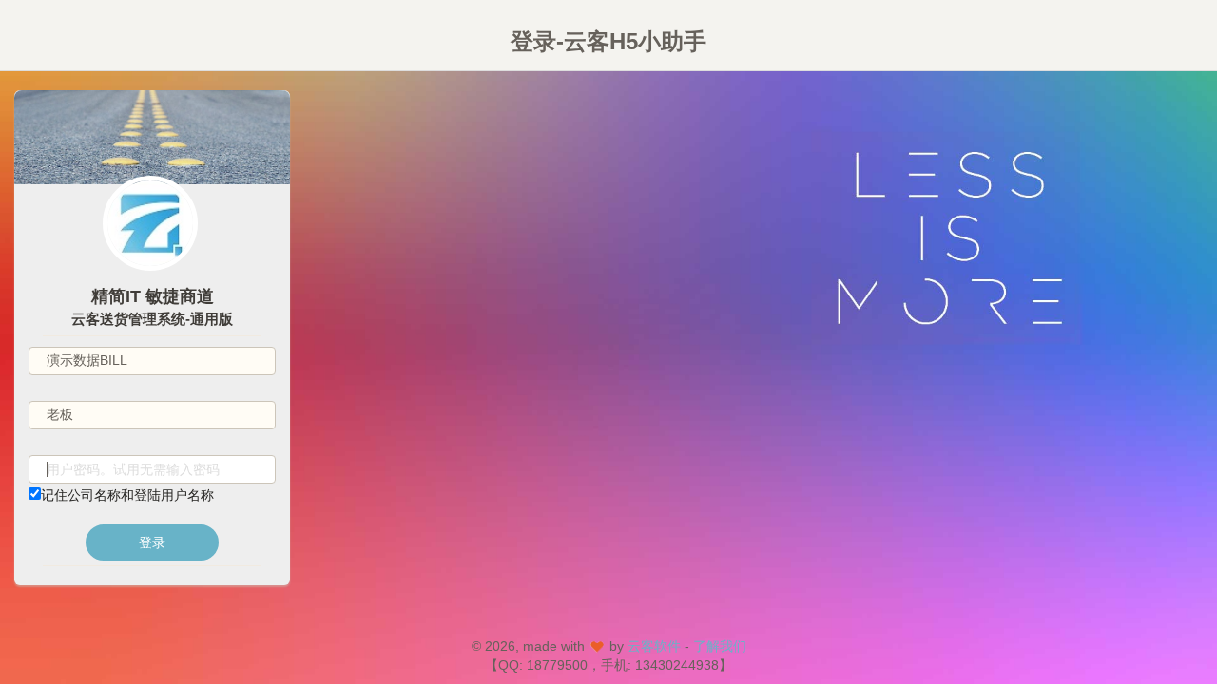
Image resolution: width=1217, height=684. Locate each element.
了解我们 (719, 646)
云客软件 (654, 646)
